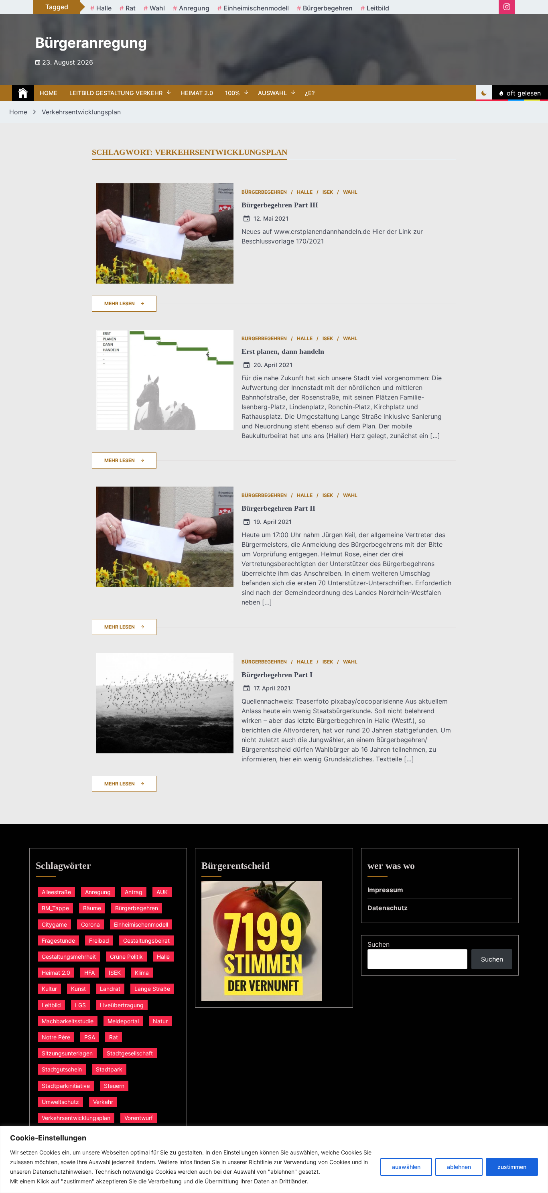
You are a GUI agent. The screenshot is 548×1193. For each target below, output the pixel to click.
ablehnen (459, 1166)
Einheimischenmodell (256, 8)
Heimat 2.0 (197, 92)
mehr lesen (119, 303)
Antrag (133, 892)
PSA (89, 1037)
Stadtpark (109, 1069)
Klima (142, 972)
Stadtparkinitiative (66, 1085)
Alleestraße (56, 892)
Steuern (114, 1085)
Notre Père (56, 1037)
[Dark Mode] (484, 93)
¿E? (310, 92)
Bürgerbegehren (328, 8)
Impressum (385, 890)
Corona (90, 924)
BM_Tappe (55, 908)
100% (232, 92)
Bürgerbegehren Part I (277, 675)
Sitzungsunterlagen (67, 1053)
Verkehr (103, 1101)
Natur (160, 1021)
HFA (89, 972)
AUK (162, 892)
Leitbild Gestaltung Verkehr (115, 92)
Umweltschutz (60, 1101)
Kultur (49, 988)
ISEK (328, 192)
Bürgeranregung (91, 42)
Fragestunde (58, 940)
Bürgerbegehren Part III (280, 205)
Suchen (378, 944)
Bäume (92, 908)
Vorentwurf (138, 1117)
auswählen (406, 1166)
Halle (104, 8)
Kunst (78, 988)
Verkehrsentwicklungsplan (76, 1117)
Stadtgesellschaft (130, 1053)
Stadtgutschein (62, 1069)
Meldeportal (123, 1021)
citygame (54, 924)
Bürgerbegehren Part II (278, 508)
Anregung (194, 8)
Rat (131, 8)
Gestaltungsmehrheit (69, 956)
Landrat (110, 988)
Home (48, 92)
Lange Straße (152, 988)
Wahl (157, 8)
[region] (274, 1159)
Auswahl (272, 92)
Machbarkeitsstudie (67, 1021)
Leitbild (378, 8)
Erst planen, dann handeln (283, 351)
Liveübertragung (122, 1005)
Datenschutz (387, 908)
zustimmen (511, 1166)
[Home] (23, 93)
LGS (80, 1005)
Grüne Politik (126, 956)
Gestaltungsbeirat (146, 940)
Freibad (99, 940)
